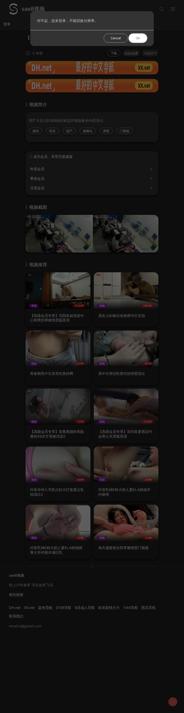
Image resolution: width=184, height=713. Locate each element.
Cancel (116, 38)
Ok (138, 38)
